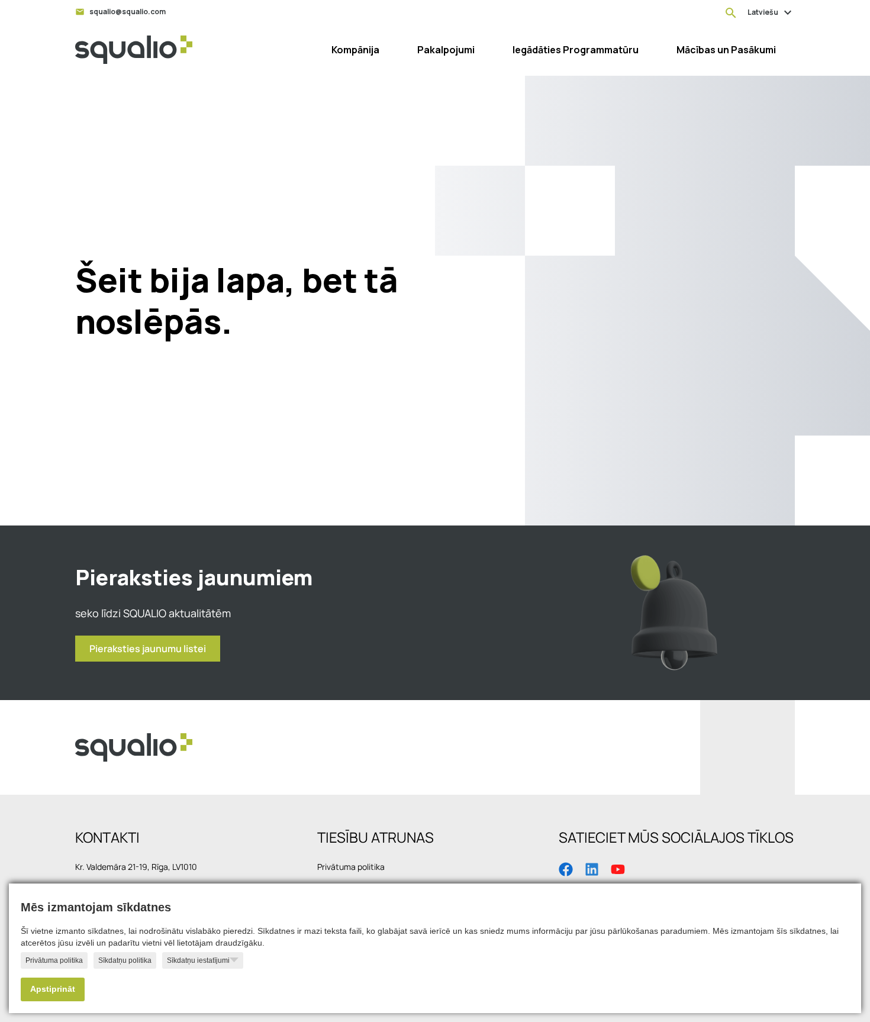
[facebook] (566, 868)
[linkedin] (592, 868)
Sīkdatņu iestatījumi (198, 960)
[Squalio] (133, 50)
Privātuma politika (54, 960)
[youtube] (618, 868)
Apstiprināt (52, 989)
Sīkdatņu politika (125, 960)
